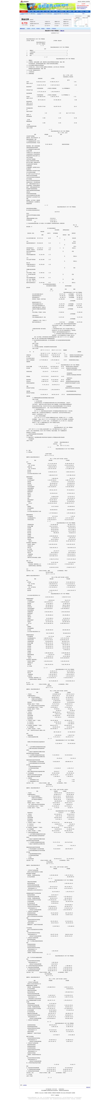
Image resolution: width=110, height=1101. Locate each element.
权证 (53, 11)
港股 (74, 11)
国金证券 (25, 19)
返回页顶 (88, 1087)
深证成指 (39, 13)
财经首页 (79, 1)
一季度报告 (48, 28)
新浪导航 (88, 1)
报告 (57, 11)
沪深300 (55, 13)
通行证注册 (68, 1092)
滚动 (36, 11)
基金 (33, 11)
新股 (50, 11)
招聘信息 (54, 1092)
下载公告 (62, 30)
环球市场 (61, 11)
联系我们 (50, 1092)
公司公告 (33, 28)
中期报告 (43, 28)
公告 (40, 11)
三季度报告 (53, 28)
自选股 (86, 11)
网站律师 (58, 1092)
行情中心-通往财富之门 (81, 8)
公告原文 (25, 1085)
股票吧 (69, 11)
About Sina (41, 1092)
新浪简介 (37, 1092)
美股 (77, 11)
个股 (47, 11)
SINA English (63, 1092)
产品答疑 (73, 1092)
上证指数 (22, 13)
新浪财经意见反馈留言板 (64, 1090)
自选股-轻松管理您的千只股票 (83, 5)
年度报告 (38, 28)
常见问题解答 (44, 1090)
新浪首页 (84, 1)
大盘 (43, 11)
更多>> (77, 13)
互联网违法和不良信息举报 (52, 1090)
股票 (29, 11)
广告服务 (46, 1092)
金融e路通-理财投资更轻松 (82, 7)
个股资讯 (28, 28)
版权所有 (57, 1095)
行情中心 (82, 11)
